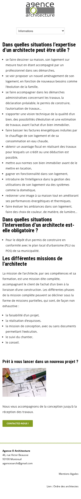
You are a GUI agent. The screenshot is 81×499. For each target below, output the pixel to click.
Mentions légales (69, 474)
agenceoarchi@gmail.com (17, 463)
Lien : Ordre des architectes (63, 486)
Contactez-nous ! (18, 423)
